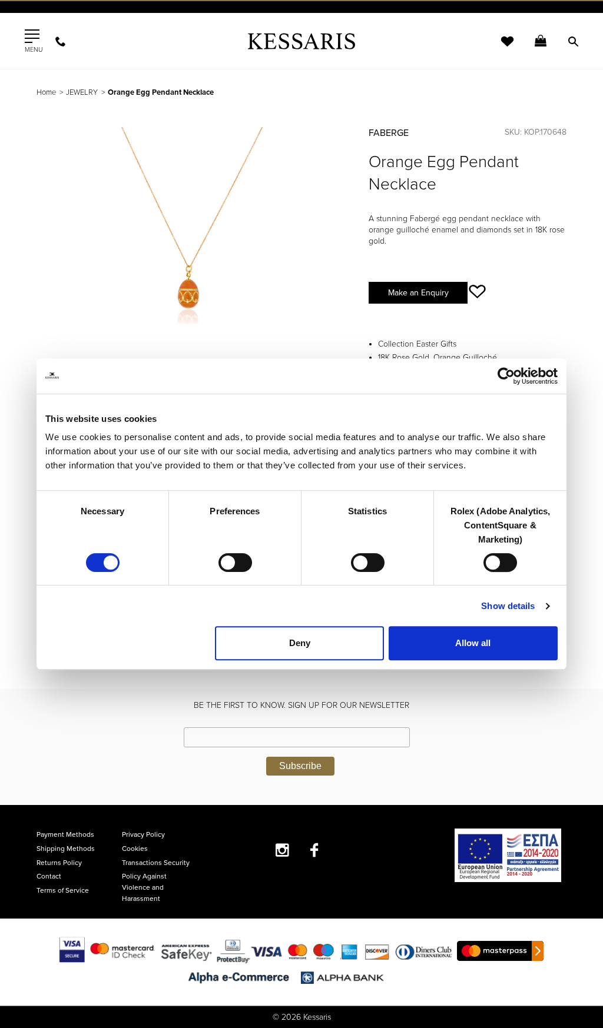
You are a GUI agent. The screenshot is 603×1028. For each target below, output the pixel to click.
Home (46, 92)
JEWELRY (82, 92)
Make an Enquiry (418, 293)
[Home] (301, 41)
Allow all (473, 643)
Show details (508, 606)
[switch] (235, 562)
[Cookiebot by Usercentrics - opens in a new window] (506, 376)
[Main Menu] (32, 36)
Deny (299, 643)
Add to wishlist (477, 291)
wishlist (499, 48)
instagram (282, 850)
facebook (314, 850)
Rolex (434, 20)
